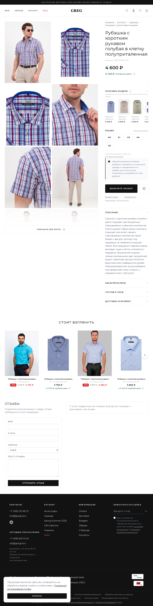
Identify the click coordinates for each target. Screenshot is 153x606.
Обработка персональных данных (119, 594)
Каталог (33, 11)
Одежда (133, 23)
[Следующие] (145, 106)
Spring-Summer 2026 (55, 520)
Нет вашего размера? (114, 157)
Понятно (37, 596)
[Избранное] (140, 10)
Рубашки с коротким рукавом (121, 25)
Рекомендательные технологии (115, 598)
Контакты (84, 535)
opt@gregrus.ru (18, 543)
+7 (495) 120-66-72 (19, 511)
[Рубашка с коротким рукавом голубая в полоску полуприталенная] (58, 353)
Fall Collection (51, 525)
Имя (10, 421)
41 (119, 137)
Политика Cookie (91, 598)
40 (109, 137)
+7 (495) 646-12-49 (19, 538)
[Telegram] (11, 522)
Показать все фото (51, 229)
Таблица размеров (140, 131)
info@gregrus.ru (18, 516)
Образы (18, 11)
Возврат (83, 520)
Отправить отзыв (33, 483)
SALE (47, 535)
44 (138, 137)
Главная (109, 23)
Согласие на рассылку (71, 598)
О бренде (84, 530)
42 (128, 137)
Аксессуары (50, 511)
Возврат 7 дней (111, 197)
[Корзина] (146, 10)
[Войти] (133, 10)
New (7, 11)
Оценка (12, 445)
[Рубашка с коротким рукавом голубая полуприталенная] (22, 353)
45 (109, 145)
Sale (45, 11)
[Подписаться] (145, 511)
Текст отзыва (16, 456)
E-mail (12, 433)
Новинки (49, 530)
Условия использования (106, 602)
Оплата (83, 511)
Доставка (84, 516)
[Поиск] (127, 10)
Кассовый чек (130, 197)
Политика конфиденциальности (87, 594)
